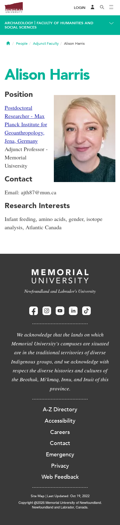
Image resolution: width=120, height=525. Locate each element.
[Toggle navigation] (111, 7)
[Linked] (73, 310)
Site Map (38, 496)
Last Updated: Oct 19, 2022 (68, 496)
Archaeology (19, 23)
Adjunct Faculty (46, 43)
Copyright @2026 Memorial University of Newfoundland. (60, 502)
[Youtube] (60, 310)
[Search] (102, 8)
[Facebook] (33, 310)
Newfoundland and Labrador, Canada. (60, 506)
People (22, 43)
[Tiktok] (86, 310)
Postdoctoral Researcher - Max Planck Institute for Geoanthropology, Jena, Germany (26, 124)
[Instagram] (46, 310)
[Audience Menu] (93, 8)
